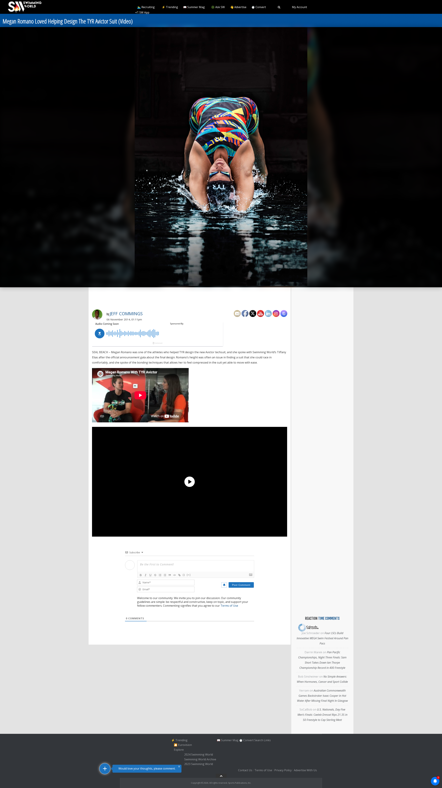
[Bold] (140, 575)
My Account (299, 7)
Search (258, 740)
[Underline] (150, 575)
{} (184, 575)
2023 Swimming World (198, 764)
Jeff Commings (126, 313)
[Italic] (145, 575)
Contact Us (245, 770)
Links (267, 740)
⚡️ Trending (170, 7)
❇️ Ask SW (218, 7)
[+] (189, 575)
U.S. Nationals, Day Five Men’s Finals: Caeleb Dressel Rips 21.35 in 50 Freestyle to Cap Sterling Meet (322, 715)
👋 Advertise (238, 7)
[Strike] (155, 575)
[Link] (179, 575)
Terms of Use (229, 606)
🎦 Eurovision (183, 745)
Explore (179, 750)
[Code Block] (174, 575)
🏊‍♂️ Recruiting (146, 7)
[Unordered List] (164, 575)
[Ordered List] (160, 575)
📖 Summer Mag (194, 7)
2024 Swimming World (198, 754)
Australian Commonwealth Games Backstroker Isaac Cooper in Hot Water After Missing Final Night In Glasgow (322, 696)
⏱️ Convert (258, 7)
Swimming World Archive (200, 759)
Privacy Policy (283, 770)
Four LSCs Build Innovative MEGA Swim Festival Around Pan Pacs (322, 638)
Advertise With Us (305, 770)
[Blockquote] (169, 575)
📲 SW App (142, 12)
